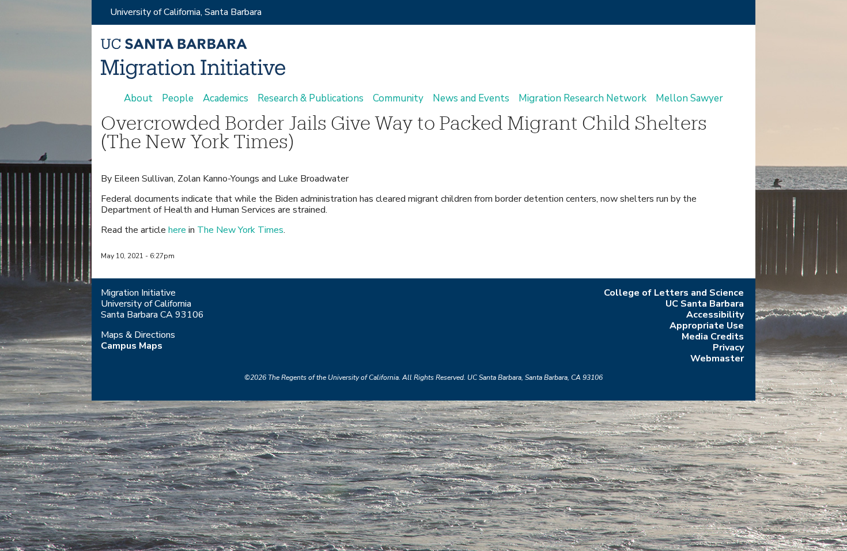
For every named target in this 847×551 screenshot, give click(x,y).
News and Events (471, 98)
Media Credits (713, 336)
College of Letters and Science (674, 292)
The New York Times (240, 230)
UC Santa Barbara (705, 303)
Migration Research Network (582, 98)
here (177, 230)
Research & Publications (311, 98)
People (178, 98)
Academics (225, 98)
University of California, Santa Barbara (186, 12)
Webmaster (717, 358)
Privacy (728, 347)
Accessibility (715, 314)
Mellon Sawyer (689, 98)
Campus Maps (131, 345)
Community (398, 98)
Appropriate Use (707, 325)
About (138, 98)
